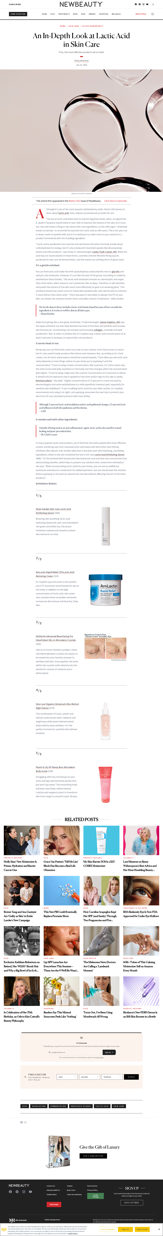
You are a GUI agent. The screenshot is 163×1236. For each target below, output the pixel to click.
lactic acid (64, 212)
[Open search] (152, 14)
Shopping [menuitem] (103, 14)
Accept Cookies (142, 1229)
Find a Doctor (92, 1186)
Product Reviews (13, 858)
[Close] (159, 1229)
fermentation (58, 1106)
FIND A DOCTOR (18, 14)
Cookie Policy (52, 1194)
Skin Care (73, 26)
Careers (70, 1186)
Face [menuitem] (52, 14)
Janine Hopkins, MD (110, 322)
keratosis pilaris (44, 380)
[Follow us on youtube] (147, 4)
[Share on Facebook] (21, 1122)
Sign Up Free (131, 1203)
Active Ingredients (92, 26)
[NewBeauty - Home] (81, 4)
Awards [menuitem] (92, 14)
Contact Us (51, 1186)
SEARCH (131, 1077)
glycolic (116, 271)
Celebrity (128, 858)
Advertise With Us (53, 1190)
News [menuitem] (44, 14)
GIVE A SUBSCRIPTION (93, 1156)
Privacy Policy (92, 1190)
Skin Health (89, 958)
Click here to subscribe (115, 200)
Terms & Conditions (74, 1194)
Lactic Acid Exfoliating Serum (109, 454)
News (46, 908)
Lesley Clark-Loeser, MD (104, 251)
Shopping (49, 1008)
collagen (98, 329)
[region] (81, 1229)
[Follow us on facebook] (136, 4)
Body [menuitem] (75, 14)
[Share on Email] (25, 1122)
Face (46, 858)
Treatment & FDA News (135, 908)
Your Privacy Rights (108, 1229)
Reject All (125, 1229)
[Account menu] (153, 4)
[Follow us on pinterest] (140, 4)
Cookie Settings (96, 1196)
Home (63, 26)
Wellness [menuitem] (116, 14)
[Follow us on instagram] (143, 4)
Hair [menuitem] (83, 14)
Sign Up (108, 1052)
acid (24, 1106)
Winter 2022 (75, 200)
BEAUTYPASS (141, 14)
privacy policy (99, 1057)
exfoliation (39, 1106)
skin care (119, 1106)
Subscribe (15, 4)
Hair (85, 908)
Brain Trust (71, 1190)
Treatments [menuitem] (64, 14)
